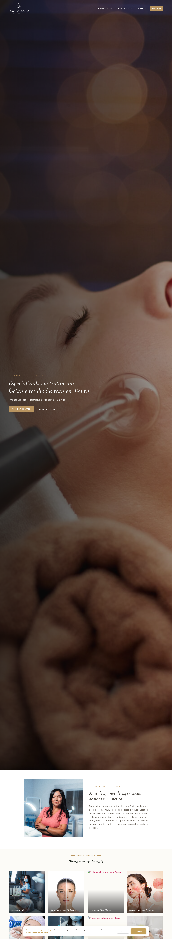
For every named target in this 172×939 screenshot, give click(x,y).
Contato (141, 8)
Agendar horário (21, 409)
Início (101, 8)
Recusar (123, 931)
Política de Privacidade (37, 932)
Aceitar (138, 931)
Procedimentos (125, 8)
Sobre (110, 8)
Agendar (156, 8)
